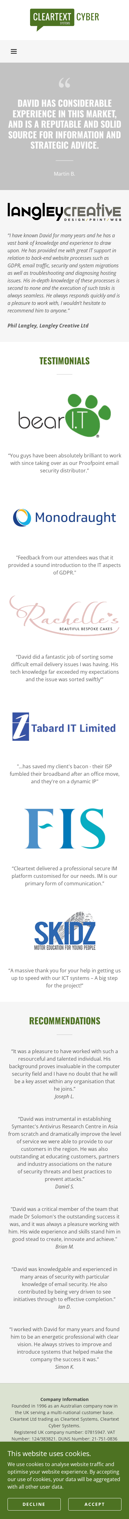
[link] (64, 20)
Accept (95, 1504)
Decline (34, 1504)
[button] (14, 51)
